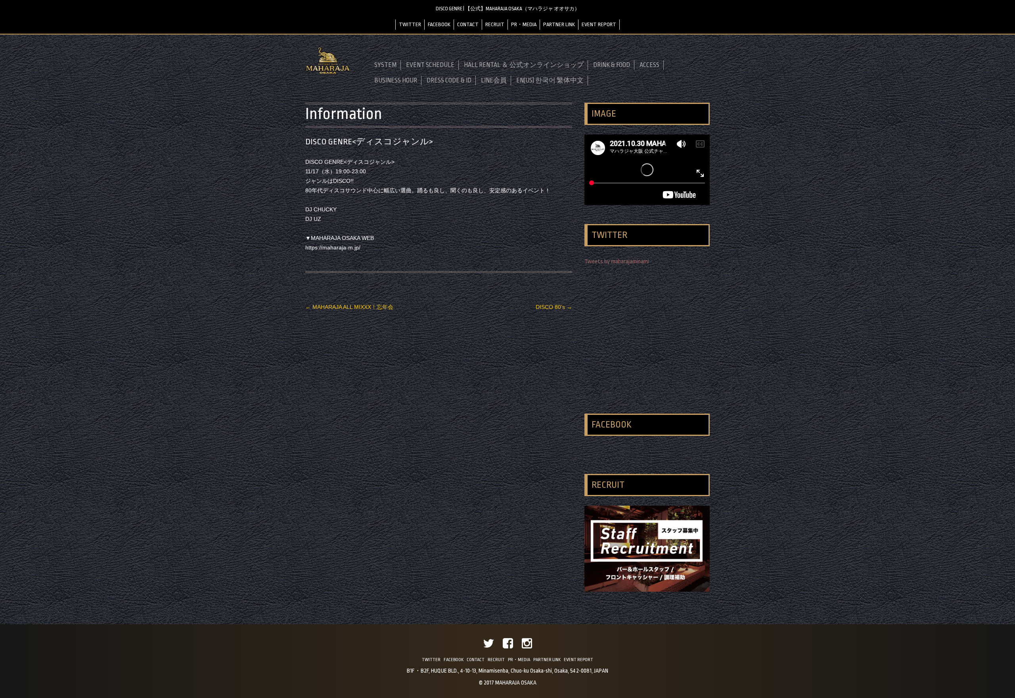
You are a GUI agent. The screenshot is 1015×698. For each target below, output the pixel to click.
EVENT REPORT (599, 24)
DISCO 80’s (554, 307)
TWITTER (410, 24)
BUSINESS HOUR (395, 80)
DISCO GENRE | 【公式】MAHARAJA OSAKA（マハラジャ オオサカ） (508, 9)
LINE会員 (494, 80)
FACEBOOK (439, 24)
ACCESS (649, 65)
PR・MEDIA (523, 24)
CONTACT (468, 24)
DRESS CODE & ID (449, 80)
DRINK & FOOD (611, 65)
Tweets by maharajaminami (616, 261)
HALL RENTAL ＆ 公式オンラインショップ (524, 65)
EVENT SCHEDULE (430, 65)
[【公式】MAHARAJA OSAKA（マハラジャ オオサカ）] (327, 73)
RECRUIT (494, 24)
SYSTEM (385, 65)
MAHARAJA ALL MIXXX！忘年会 (349, 307)
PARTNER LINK (559, 24)
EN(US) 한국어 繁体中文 (550, 80)
